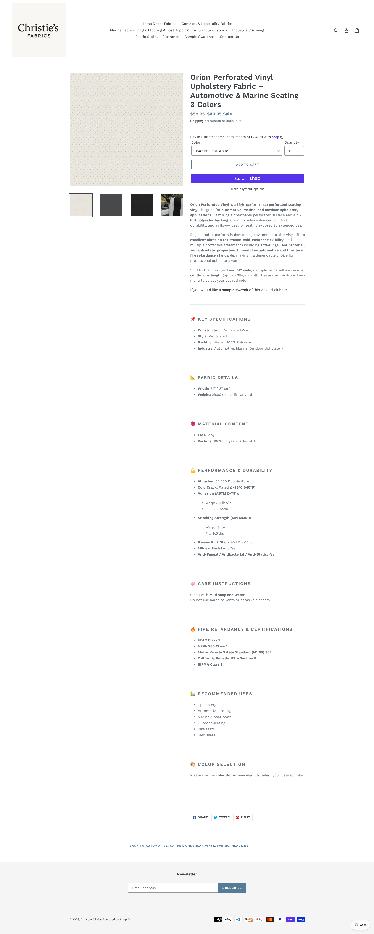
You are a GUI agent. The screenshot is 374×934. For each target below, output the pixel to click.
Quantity (291, 142)
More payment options (247, 189)
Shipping (197, 121)
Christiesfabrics (91, 919)
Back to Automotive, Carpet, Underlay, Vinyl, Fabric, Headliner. (190, 845)
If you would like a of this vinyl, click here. (239, 290)
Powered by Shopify (116, 919)
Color (196, 142)
